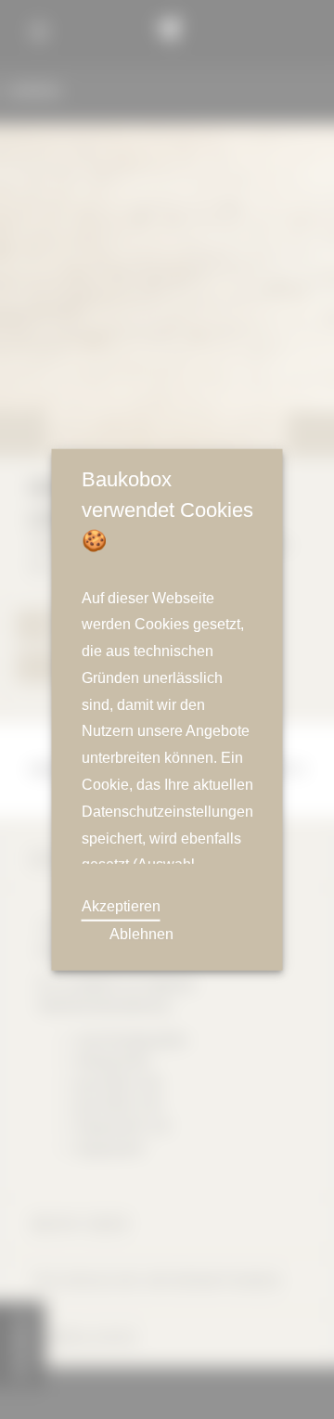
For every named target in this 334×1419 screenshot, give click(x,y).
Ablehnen (141, 934)
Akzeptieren (122, 906)
